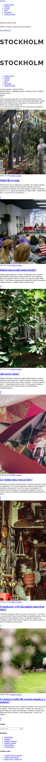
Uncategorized (9, 747)
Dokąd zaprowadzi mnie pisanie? (18, 269)
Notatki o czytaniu (10, 741)
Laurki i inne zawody (11, 757)
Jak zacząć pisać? (9, 373)
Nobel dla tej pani (9, 180)
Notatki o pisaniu (16, 176)
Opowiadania (8, 745)
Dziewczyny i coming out (13, 759)
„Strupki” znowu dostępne (13, 755)
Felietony (7, 739)
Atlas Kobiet (8, 737)
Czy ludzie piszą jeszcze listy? (16, 479)
